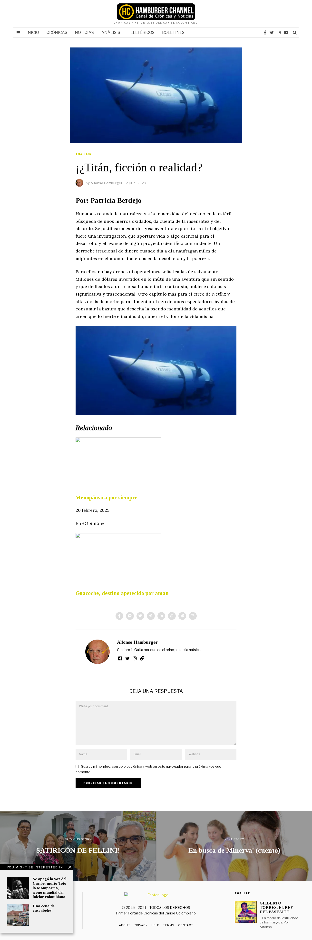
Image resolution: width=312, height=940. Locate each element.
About (124, 925)
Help (155, 925)
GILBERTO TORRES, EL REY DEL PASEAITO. (276, 907)
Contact (185, 925)
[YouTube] (286, 33)
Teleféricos (141, 32)
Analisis (83, 154)
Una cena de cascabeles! (44, 908)
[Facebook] (265, 33)
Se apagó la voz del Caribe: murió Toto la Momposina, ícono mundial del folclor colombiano (49, 888)
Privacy (140, 925)
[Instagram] (279, 33)
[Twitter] (271, 33)
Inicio (33, 32)
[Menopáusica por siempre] (118, 461)
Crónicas (57, 32)
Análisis (110, 32)
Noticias (84, 32)
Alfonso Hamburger (137, 642)
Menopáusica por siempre (106, 497)
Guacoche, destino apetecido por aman (122, 593)
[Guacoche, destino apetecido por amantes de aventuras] (118, 557)
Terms (168, 925)
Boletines (173, 32)
